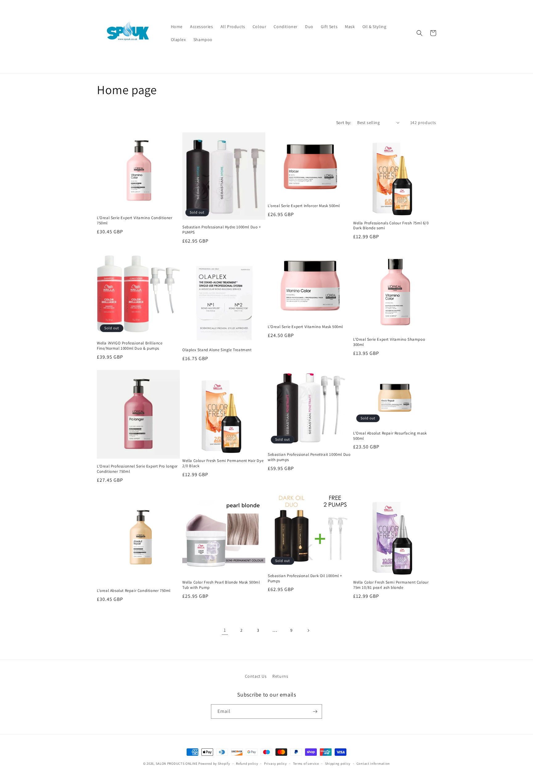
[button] (419, 33)
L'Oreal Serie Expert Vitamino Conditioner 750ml (134, 220)
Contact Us (256, 676)
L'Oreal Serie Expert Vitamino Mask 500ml (305, 326)
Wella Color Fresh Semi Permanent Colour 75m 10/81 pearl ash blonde (390, 585)
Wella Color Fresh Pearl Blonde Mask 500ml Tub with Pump (221, 585)
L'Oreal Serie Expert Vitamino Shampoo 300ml (389, 342)
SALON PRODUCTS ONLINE (177, 763)
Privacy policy (275, 763)
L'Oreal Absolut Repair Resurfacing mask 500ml (390, 436)
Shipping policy (338, 763)
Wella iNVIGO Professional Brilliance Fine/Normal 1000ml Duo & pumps (130, 346)
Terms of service (306, 763)
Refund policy (247, 763)
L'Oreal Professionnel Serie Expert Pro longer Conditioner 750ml (137, 469)
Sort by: (343, 122)
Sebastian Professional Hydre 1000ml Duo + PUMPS (221, 230)
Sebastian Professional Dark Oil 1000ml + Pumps (305, 578)
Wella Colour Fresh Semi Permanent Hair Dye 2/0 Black (222, 463)
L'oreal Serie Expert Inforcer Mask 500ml (304, 205)
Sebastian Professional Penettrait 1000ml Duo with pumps (309, 457)
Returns (280, 676)
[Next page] (308, 630)
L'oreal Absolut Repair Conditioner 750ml (134, 590)
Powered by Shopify (214, 763)
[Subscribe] (315, 711)
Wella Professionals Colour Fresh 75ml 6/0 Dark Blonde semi (391, 226)
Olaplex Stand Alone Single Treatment (217, 349)
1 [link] (225, 630)
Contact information (373, 763)
